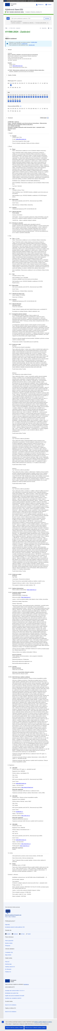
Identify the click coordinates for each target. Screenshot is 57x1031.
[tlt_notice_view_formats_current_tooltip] (48, 118)
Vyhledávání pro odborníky (28, 22)
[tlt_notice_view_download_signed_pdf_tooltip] (11, 85)
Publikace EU (8, 971)
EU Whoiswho (8, 969)
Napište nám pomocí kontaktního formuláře (14, 995)
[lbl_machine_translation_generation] (20, 106)
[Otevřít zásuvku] (6, 38)
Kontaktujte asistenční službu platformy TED (15, 927)
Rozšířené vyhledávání (16, 22)
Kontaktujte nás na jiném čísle (11, 993)
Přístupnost (7, 945)
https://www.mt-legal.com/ (27, 787)
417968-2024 (24, 43)
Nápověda (7, 924)
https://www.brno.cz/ (26, 843)
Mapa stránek (8, 954)
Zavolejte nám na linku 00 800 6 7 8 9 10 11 (14, 990)
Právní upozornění (9, 940)
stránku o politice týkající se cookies (43, 1021)
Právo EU (7, 961)
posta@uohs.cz (19, 811)
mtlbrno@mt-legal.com (18, 65)
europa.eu (26, 984)
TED (6, 28)
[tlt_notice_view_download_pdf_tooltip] (8, 97)
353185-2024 (32, 45)
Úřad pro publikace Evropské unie (13, 915)
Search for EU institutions (10, 1004)
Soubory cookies (8, 943)
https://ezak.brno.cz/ (31, 589)
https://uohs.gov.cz (25, 815)
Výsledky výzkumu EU (10, 966)
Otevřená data (8, 964)
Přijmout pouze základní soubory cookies (35, 1027)
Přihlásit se (40, 4)
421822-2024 (34, 42)
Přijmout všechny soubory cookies (14, 1027)
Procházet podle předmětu (41, 22)
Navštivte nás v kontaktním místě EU (13, 998)
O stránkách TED (9, 952)
